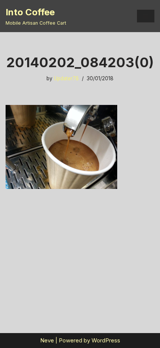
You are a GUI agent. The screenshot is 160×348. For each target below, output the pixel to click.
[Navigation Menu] (145, 16)
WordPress (106, 340)
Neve (47, 340)
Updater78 (66, 78)
